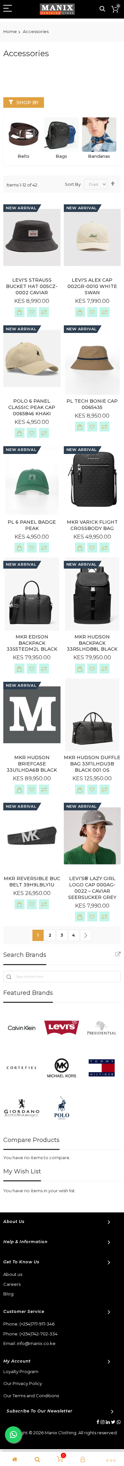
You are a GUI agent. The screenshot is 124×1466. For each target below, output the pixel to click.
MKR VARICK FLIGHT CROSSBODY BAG (92, 525)
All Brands (118, 954)
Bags (61, 156)
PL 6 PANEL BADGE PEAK (32, 525)
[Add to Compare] (44, 312)
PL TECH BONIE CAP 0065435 (92, 404)
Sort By (73, 184)
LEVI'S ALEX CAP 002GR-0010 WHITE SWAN (92, 286)
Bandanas (99, 156)
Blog (8, 1293)
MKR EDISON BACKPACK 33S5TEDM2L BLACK (32, 643)
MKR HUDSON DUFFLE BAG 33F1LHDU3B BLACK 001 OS (92, 763)
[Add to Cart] (19, 312)
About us (12, 1274)
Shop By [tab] (28, 102)
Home (10, 31)
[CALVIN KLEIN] (21, 1027)
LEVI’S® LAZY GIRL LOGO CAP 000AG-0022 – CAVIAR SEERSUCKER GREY (92, 888)
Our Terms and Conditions (31, 1395)
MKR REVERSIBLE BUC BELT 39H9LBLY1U (32, 882)
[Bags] (61, 134)
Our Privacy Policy (22, 1383)
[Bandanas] (99, 134)
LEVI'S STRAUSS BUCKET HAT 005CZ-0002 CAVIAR (32, 286)
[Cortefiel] (21, 1067)
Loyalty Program (20, 1371)
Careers (12, 1284)
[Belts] (23, 134)
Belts (23, 156)
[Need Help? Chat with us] (13, 1434)
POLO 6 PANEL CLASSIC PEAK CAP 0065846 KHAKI (31, 407)
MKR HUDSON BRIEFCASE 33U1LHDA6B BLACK (32, 763)
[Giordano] (21, 1107)
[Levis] (61, 1027)
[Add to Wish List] (32, 312)
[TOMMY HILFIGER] (101, 1067)
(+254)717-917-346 (37, 1323)
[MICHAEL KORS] (61, 1067)
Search (102, 9)
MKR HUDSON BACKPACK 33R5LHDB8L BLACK (92, 643)
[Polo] (61, 1107)
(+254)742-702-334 (39, 1333)
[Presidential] (101, 1027)
